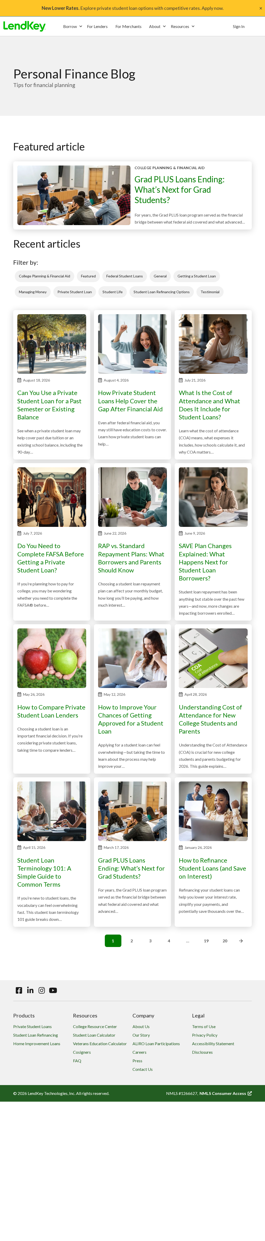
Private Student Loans (32, 1026)
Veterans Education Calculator (100, 1043)
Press (137, 1060)
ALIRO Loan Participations (156, 1043)
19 (206, 940)
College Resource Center (95, 1026)
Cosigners (82, 1052)
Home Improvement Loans (36, 1043)
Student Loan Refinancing (35, 1034)
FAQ (77, 1060)
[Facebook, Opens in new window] (19, 990)
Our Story (141, 1034)
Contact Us (142, 1069)
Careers (139, 1052)
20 (225, 940)
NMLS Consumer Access (226, 1093)
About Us (141, 1026)
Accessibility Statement (213, 1043)
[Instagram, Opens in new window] (42, 990)
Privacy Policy (204, 1034)
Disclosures (202, 1052)
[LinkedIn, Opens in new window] (30, 990)
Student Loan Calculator (94, 1034)
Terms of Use (204, 1026)
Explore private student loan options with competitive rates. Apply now (132, 8)
